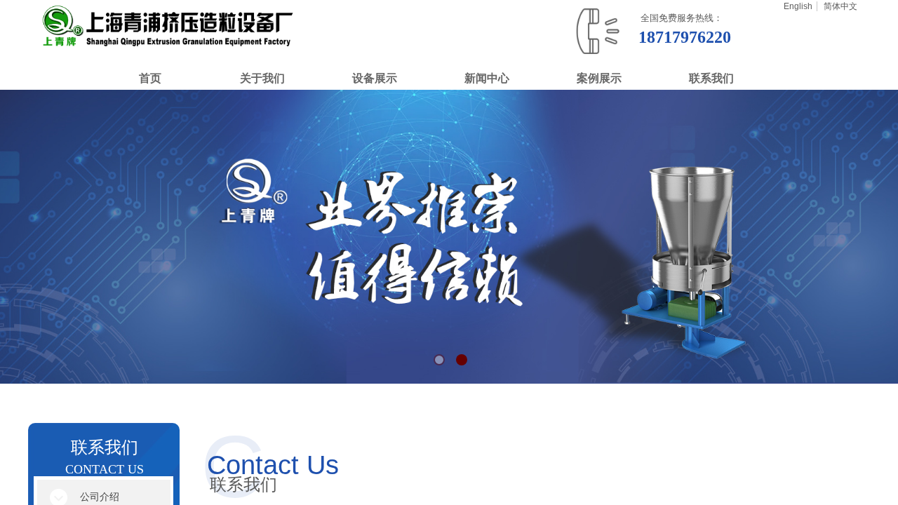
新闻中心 (486, 78)
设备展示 (374, 78)
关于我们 (262, 78)
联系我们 (711, 78)
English (798, 6)
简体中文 (840, 6)
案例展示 (599, 78)
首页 (150, 78)
